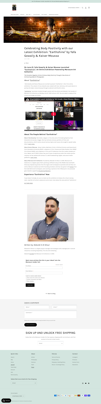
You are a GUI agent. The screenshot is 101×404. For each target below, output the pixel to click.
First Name (28, 265)
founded (31, 253)
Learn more (31, 144)
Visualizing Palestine (44, 170)
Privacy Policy (55, 359)
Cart (12, 372)
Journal (12, 364)
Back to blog (51, 293)
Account (13, 369)
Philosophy (34, 359)
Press (32, 367)
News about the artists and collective (36, 277)
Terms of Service (56, 357)
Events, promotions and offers (34, 279)
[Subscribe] (61, 343)
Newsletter (75, 364)
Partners (33, 362)
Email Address (29, 271)
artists (72, 166)
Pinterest (74, 359)
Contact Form (75, 362)
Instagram (75, 357)
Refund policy (14, 374)
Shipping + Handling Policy (58, 362)
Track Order (13, 367)
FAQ (12, 359)
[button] (29, 14)
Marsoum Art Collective (19, 401)
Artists (33, 357)
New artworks (30, 281)
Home (12, 362)
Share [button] (27, 63)
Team (32, 364)
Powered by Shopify (28, 401)
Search (12, 357)
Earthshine (34, 80)
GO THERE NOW (28, 183)
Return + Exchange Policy (58, 364)
